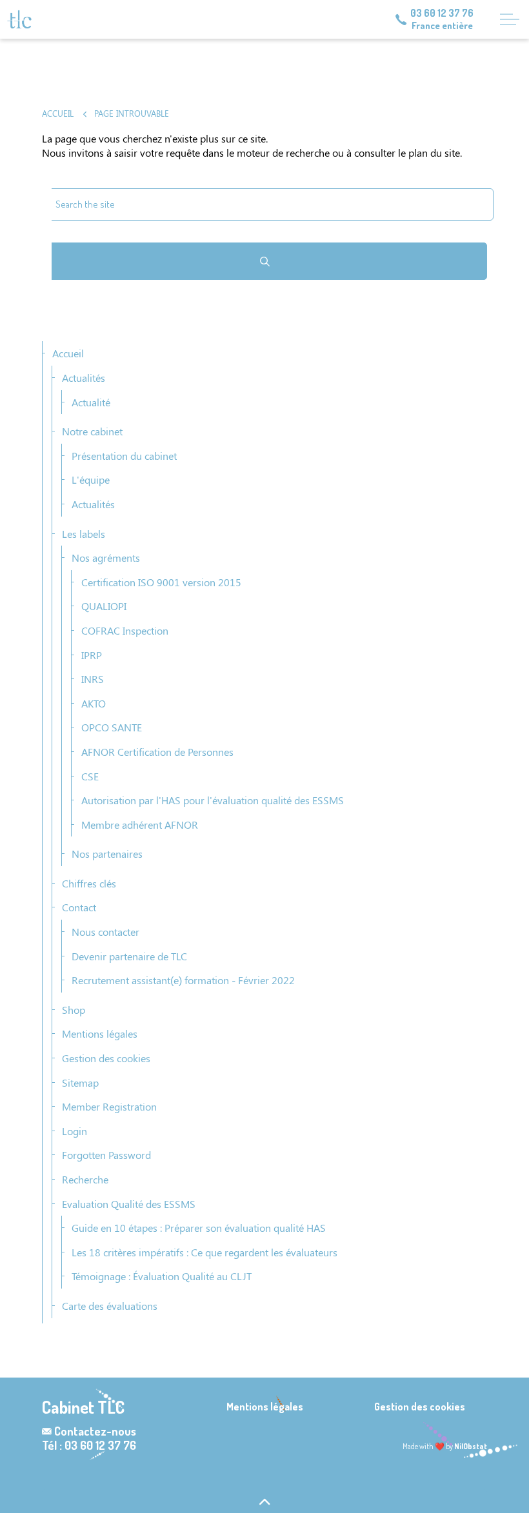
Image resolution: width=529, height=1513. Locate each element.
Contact (79, 907)
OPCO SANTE (111, 727)
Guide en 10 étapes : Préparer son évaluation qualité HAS (199, 1227)
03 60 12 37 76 (442, 12)
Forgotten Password (106, 1155)
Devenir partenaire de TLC (129, 956)
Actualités (83, 377)
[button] (264, 261)
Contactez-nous (95, 1431)
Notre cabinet (92, 431)
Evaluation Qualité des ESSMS (128, 1204)
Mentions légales (99, 1033)
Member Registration (109, 1106)
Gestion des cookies (106, 1058)
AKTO (93, 703)
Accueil (68, 353)
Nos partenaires (107, 853)
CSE (90, 776)
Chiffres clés (89, 883)
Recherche (85, 1179)
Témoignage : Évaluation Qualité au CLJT (162, 1276)
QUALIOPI (103, 606)
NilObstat (470, 1446)
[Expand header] (509, 19)
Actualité (91, 402)
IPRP (91, 655)
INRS (92, 679)
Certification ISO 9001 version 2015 (161, 582)
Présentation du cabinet (124, 455)
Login (74, 1131)
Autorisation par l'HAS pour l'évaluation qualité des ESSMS (212, 800)
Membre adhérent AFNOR (139, 824)
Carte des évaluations (109, 1305)
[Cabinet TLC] (19, 19)
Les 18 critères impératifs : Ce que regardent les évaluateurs (204, 1252)
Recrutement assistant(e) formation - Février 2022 (183, 980)
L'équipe (91, 479)
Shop (73, 1009)
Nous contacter (105, 931)
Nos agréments (106, 557)
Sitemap (80, 1082)
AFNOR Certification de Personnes (157, 751)
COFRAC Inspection (124, 630)
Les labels (83, 533)
